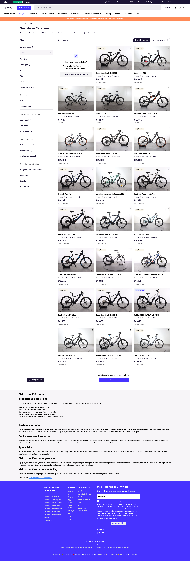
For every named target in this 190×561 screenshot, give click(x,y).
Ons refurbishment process (84, 495)
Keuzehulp (167, 7)
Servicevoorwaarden (85, 547)
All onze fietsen (24, 24)
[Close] (97, 1)
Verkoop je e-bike (24, 7)
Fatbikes (46, 518)
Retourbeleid (74, 547)
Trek (69, 514)
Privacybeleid (65, 547)
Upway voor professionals (82, 510)
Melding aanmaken (37, 380)
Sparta (70, 517)
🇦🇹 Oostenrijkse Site (99, 554)
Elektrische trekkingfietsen (53, 500)
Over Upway (82, 491)
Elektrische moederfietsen (53, 509)
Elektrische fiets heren (38, 24)
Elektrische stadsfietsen (52, 494)
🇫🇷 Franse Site (57, 554)
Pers (79, 502)
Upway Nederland (98, 542)
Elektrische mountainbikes (53, 503)
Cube (69, 494)
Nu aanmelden (118, 523)
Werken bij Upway (84, 499)
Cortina (70, 497)
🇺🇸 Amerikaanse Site (111, 554)
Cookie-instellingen (95, 551)
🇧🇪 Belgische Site (67, 554)
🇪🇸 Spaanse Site (122, 554)
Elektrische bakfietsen (51, 497)
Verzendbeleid (111, 547)
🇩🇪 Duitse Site (76, 554)
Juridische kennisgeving (99, 547)
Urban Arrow (70, 501)
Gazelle (70, 491)
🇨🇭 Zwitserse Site (132, 554)
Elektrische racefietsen (52, 506)
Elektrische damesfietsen (52, 512)
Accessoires (48, 521)
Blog (79, 505)
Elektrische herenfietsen (52, 515)
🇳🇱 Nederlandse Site (87, 554)
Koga (69, 520)
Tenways (71, 511)
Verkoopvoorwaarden (123, 547)
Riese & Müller (70, 507)
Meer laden (114, 380)
